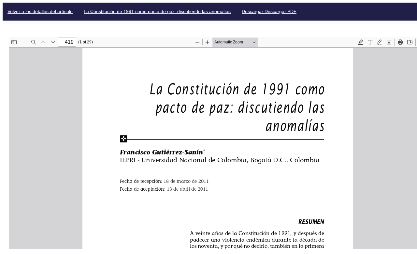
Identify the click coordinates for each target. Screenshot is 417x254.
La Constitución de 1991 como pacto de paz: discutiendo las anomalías (157, 11)
